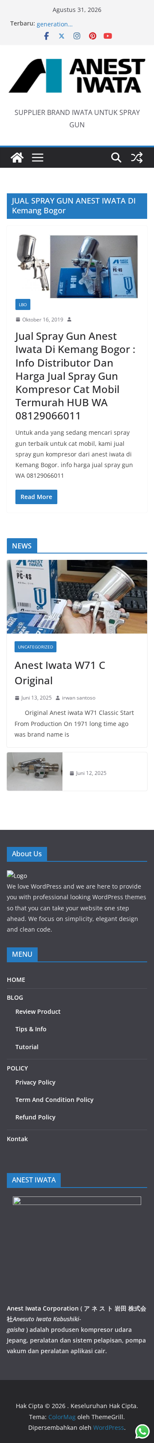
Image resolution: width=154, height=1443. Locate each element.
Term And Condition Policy (54, 1100)
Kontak (17, 1139)
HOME (16, 979)
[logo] (17, 876)
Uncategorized (35, 647)
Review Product (38, 1011)
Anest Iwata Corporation (43, 1308)
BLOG (15, 997)
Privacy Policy (35, 1082)
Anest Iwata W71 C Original (60, 672)
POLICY (17, 1068)
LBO (23, 304)
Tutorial (26, 1047)
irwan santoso (78, 697)
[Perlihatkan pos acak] (137, 157)
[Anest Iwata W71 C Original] (77, 596)
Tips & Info (31, 1029)
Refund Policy (35, 1117)
